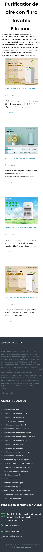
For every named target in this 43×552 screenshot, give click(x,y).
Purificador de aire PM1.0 (14, 417)
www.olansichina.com (12, 536)
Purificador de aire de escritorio (17, 429)
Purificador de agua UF (13, 486)
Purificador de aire (11, 409)
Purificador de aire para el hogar (17, 452)
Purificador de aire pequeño (15, 440)
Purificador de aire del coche (15, 425)
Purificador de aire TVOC (14, 444)
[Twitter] (7, 393)
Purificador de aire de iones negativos (19, 436)
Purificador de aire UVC (13, 456)
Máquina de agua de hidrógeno (17, 459)
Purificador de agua (12, 479)
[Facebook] (3, 393)
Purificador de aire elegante (15, 413)
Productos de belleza (12, 498)
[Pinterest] (12, 393)
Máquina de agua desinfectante (17, 475)
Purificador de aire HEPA (13, 448)
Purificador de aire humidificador (17, 432)
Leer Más (8, 113)
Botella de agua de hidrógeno (16, 471)
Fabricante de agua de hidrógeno (17, 467)
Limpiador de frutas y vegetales (17, 490)
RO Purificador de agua (13, 483)
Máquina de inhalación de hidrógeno (19, 494)
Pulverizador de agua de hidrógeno (18, 463)
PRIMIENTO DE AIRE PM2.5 (14, 421)
